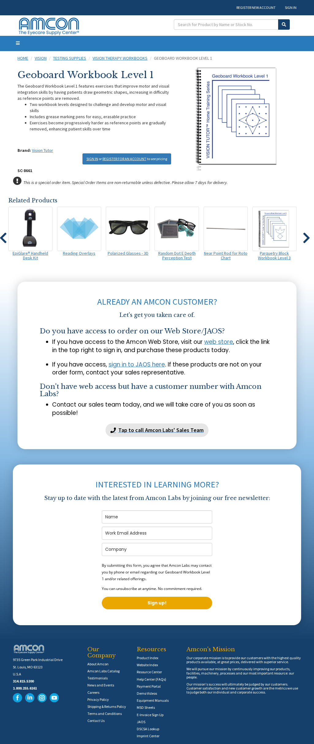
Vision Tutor (42, 150)
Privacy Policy (98, 699)
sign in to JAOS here (137, 364)
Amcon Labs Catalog (103, 671)
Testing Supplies (69, 58)
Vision (41, 58)
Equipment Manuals (153, 700)
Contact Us (96, 720)
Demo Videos (147, 693)
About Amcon (98, 664)
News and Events (100, 685)
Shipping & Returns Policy (106, 706)
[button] (306, 235)
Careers (93, 692)
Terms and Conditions (104, 713)
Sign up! (157, 603)
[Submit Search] (284, 24)
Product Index (147, 658)
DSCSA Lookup (148, 729)
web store (218, 342)
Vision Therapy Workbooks (120, 58)
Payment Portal (149, 686)
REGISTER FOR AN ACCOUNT (124, 158)
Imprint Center (148, 736)
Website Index (147, 665)
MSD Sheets (146, 707)
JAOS (141, 722)
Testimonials (97, 678)
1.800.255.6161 (25, 688)
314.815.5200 (23, 681)
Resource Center (149, 672)
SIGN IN (291, 7)
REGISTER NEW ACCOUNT (256, 7)
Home (22, 58)
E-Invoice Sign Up (150, 714)
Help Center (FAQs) (151, 679)
